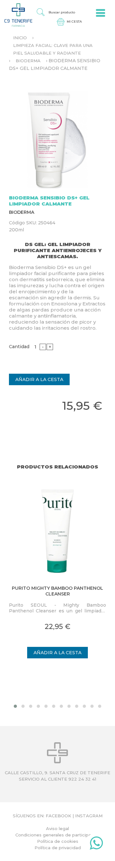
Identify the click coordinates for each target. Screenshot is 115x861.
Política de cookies (57, 841)
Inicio (20, 37)
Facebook (58, 815)
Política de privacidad (57, 847)
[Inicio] (16, 14)
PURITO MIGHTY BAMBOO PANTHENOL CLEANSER (57, 591)
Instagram (89, 815)
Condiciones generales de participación (57, 834)
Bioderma (28, 60)
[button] (15, 706)
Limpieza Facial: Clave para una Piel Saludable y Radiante (53, 49)
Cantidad (19, 346)
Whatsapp (96, 844)
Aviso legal (57, 828)
